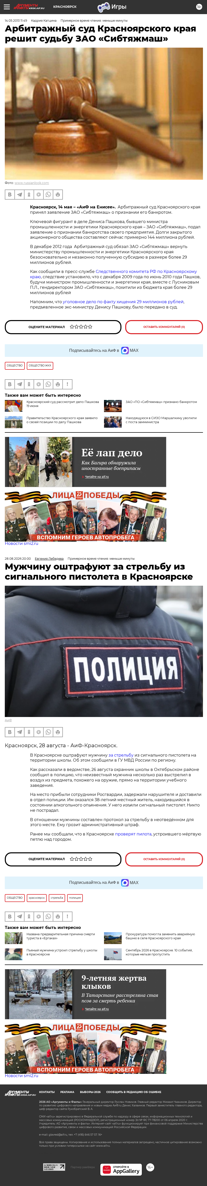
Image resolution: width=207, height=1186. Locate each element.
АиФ (8, 720)
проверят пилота (133, 834)
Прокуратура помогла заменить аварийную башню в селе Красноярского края (160, 936)
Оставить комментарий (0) (164, 327)
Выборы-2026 (90, 1092)
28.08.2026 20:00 (18, 558)
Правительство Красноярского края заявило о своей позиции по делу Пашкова (62, 420)
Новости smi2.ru (21, 543)
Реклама (67, 1092)
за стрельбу (121, 755)
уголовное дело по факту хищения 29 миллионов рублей (123, 301)
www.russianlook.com (32, 183)
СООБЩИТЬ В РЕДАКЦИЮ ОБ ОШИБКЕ (133, 1092)
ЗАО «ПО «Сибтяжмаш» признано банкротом (161, 402)
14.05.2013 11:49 (16, 20)
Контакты (47, 1092)
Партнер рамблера (83, 1167)
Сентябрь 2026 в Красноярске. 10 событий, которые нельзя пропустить (159, 952)
